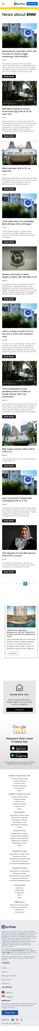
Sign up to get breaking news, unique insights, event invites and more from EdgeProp (19, 702)
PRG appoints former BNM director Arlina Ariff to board (19, 554)
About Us (4, 972)
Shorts (19, 895)
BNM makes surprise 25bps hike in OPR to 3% (18, 450)
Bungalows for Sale (19, 856)
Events (19, 897)
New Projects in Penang (19, 820)
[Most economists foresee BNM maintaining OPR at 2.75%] (19, 482)
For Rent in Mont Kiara (19, 804)
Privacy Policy (6, 980)
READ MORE (9, 76)
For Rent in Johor (19, 802)
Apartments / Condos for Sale (19, 854)
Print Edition (32, 4)
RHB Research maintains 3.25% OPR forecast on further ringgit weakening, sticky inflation (19, 54)
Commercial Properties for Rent (19, 880)
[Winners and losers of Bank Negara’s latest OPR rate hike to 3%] (19, 258)
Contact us (5, 983)
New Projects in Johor (19, 822)
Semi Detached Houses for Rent (19, 876)
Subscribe (19, 710)
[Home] (19, 3)
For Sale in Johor (19, 783)
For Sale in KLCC (19, 788)
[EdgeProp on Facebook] (13, 1020)
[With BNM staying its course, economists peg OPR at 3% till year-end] (19, 93)
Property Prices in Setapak (19, 836)
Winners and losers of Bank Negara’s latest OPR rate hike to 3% (19, 275)
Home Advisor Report (18, 950)
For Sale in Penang (19, 781)
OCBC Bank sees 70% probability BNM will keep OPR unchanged (18, 222)
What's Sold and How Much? (19, 905)
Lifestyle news (19, 890)
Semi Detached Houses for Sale (19, 859)
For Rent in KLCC (19, 806)
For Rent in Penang (19, 799)
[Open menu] (3, 4)
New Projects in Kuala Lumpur (19, 815)
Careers (4, 968)
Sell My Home (19, 910)
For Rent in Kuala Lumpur (19, 797)
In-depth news (19, 893)
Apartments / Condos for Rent (19, 871)
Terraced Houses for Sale (19, 861)
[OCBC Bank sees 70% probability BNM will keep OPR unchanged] (19, 205)
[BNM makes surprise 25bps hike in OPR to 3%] (19, 433)
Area (31, 950)
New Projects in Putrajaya (19, 825)
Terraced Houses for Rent (19, 878)
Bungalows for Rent (19, 873)
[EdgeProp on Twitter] (21, 1020)
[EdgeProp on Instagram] (17, 1020)
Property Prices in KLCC (19, 843)
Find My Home (19, 912)
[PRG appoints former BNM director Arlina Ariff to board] (19, 537)
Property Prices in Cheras (19, 833)
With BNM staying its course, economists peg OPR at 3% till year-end (16, 111)
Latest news (19, 888)
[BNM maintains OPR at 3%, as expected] (19, 152)
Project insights (6, 952)
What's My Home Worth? (20, 907)
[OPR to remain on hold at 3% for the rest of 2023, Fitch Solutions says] (19, 315)
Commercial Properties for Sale (19, 863)
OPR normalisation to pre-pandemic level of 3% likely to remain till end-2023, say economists (16, 393)
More (19, 791)
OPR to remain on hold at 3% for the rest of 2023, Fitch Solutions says (17, 334)
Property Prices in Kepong (19, 841)
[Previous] (4, 584)
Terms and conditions (9, 976)
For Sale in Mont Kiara (19, 786)
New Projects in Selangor (19, 818)
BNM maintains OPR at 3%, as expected (16, 169)
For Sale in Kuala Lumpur (19, 779)
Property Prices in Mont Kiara (19, 838)
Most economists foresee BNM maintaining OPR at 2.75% (17, 499)
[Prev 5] (12, 584)
